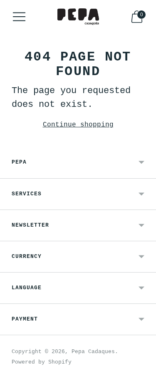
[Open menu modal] (19, 16)
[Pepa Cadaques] (78, 16)
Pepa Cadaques (93, 352)
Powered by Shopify (42, 362)
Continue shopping (78, 125)
